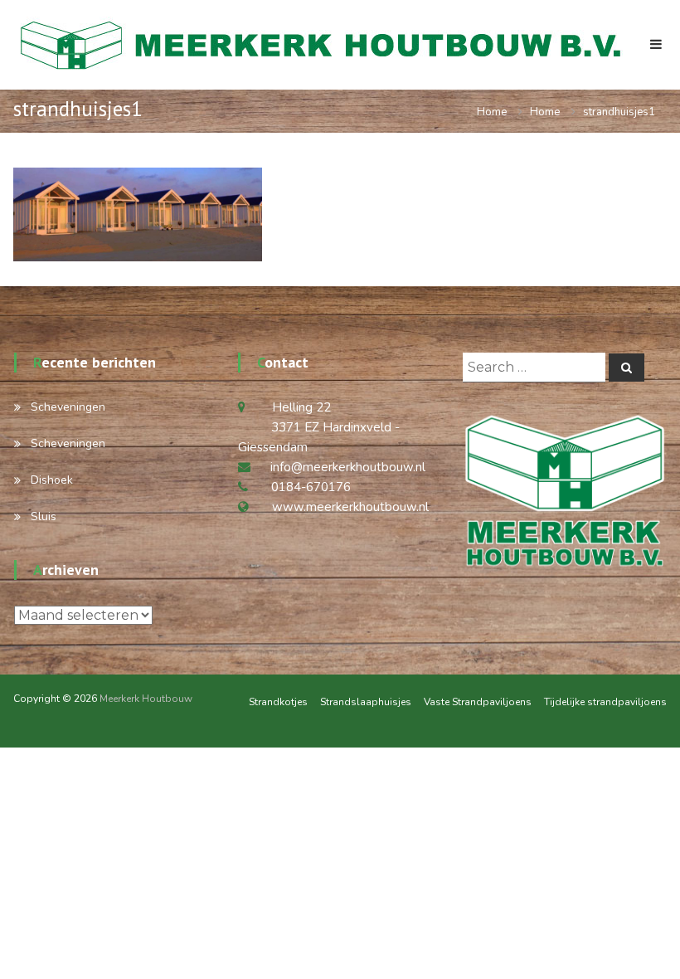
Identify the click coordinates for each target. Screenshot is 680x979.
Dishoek (52, 480)
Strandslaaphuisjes (365, 702)
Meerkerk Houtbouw (146, 698)
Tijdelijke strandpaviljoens (605, 702)
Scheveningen (68, 407)
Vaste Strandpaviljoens (478, 702)
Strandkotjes (278, 702)
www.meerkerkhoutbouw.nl (350, 507)
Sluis (43, 516)
